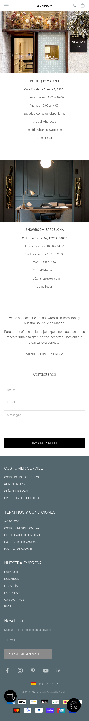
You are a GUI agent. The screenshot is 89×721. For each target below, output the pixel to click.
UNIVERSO (11, 572)
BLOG (7, 606)
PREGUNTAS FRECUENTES (21, 498)
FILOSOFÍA (11, 586)
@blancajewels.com (47, 278)
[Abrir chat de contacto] (73, 705)
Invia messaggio (44, 443)
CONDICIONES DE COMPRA (21, 528)
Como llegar (44, 137)
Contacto (44, 150)
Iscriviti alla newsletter (27, 654)
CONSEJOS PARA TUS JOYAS (22, 477)
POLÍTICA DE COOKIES (18, 548)
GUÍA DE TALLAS (14, 484)
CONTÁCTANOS (14, 599)
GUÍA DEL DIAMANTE (17, 491)
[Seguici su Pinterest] (33, 670)
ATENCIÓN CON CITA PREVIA (44, 354)
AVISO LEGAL (12, 521)
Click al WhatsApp (44, 121)
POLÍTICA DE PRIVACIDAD (20, 541)
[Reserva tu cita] (10, 696)
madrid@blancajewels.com (44, 129)
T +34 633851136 (44, 262)
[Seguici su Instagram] (20, 670)
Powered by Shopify (57, 692)
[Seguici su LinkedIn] (58, 670)
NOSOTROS (11, 579)
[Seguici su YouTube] (46, 670)
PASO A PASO (12, 592)
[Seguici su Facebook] (7, 670)
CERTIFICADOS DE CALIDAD (22, 535)
